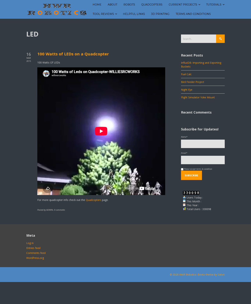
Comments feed (36, 253)
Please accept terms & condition (197, 169)
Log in (30, 243)
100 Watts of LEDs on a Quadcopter (73, 54)
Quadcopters (93, 200)
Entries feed (33, 248)
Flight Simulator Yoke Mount (198, 97)
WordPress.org (35, 258)
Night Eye (186, 89)
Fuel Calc (186, 74)
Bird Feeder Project (192, 82)
